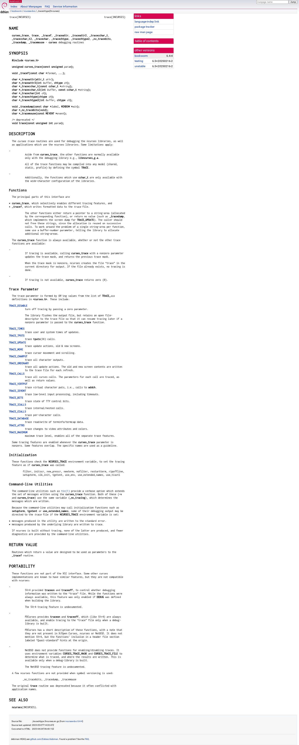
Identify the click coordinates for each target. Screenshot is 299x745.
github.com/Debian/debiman (44, 739)
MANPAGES (15, 1)
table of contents (147, 41)
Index (14, 6)
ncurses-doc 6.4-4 (73, 721)
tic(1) (65, 490)
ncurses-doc (29, 11)
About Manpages (31, 6)
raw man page (143, 32)
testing (139, 61)
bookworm (17, 11)
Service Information (65, 6)
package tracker (144, 26)
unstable (140, 66)
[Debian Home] (4, 7)
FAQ (47, 6)
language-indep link (147, 21)
